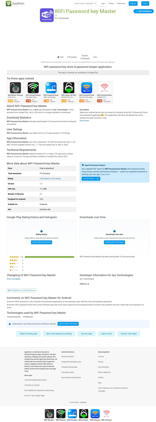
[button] (114, 284)
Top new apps (86, 334)
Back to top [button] (150, 401)
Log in (145, 3)
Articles (100, 377)
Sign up (133, 3)
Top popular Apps (67, 372)
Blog (99, 383)
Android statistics (67, 356)
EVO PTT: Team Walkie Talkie (34, 396)
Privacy (100, 362)
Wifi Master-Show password (15, 95)
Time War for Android (31, 385)
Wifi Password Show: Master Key (104, 95)
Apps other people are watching (59, 334)
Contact (101, 356)
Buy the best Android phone (71, 377)
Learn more (105, 174)
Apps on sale (106, 334)
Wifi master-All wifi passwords (68, 95)
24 (41, 194)
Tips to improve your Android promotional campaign (112, 389)
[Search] (95, 3)
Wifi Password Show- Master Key (51, 95)
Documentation (103, 367)
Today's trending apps (28, 334)
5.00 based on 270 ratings (50, 179)
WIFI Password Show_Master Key (86, 95)
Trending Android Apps (69, 367)
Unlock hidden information (41, 242)
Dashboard (121, 3)
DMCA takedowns (104, 372)
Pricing (111, 3)
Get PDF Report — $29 (91, 178)
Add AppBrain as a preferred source (22, 290)
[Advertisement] (75, 38)
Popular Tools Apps (129, 334)
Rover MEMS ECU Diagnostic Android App (39, 390)
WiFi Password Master (33, 95)
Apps (103, 3)
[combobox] (84, 3)
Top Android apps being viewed (35, 380)
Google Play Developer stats (71, 362)
